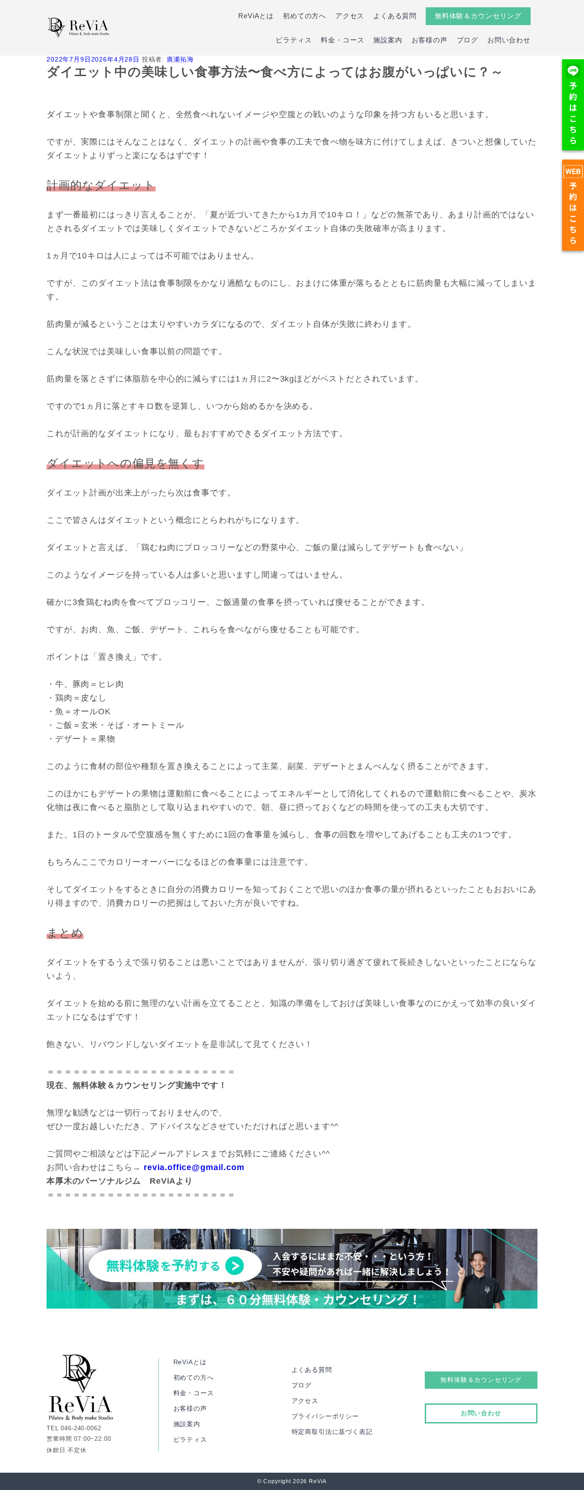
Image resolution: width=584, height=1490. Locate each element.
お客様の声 (430, 40)
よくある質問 (395, 16)
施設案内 (387, 40)
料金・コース (342, 40)
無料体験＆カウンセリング (478, 16)
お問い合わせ (509, 40)
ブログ (468, 40)
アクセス (349, 16)
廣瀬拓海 (180, 59)
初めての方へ (304, 16)
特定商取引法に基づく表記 (332, 1431)
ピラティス (294, 40)
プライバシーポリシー (325, 1416)
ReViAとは (256, 16)
